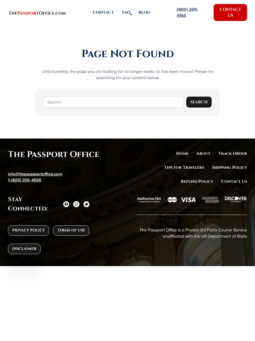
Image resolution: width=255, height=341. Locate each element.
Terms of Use (71, 230)
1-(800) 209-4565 (24, 180)
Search (199, 102)
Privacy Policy (28, 230)
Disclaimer (24, 248)
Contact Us (230, 12)
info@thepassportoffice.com (35, 174)
